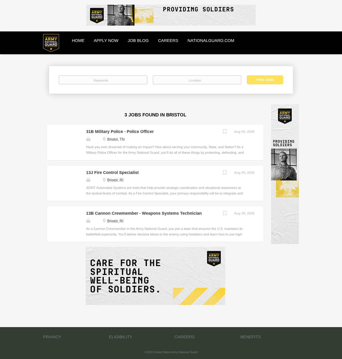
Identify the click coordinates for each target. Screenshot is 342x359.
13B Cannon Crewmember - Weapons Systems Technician (144, 213)
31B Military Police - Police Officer (120, 131)
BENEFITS (250, 337)
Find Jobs (265, 80)
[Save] (224, 132)
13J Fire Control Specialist (112, 172)
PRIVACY (52, 337)
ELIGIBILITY (120, 337)
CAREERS (184, 337)
